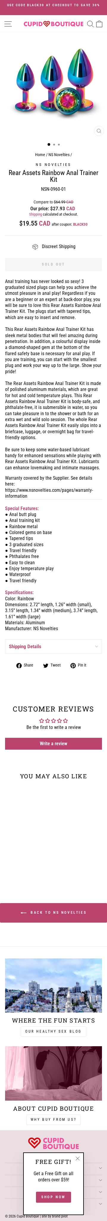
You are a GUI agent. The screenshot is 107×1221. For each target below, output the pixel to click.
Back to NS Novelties (58, 913)
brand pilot (60, 1216)
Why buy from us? (54, 1120)
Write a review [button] (53, 743)
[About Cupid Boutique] (53, 1073)
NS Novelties (59, 154)
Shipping (35, 214)
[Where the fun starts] (53, 985)
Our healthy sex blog (53, 1031)
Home (40, 154)
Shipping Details (25, 646)
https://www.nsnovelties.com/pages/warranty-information (49, 493)
